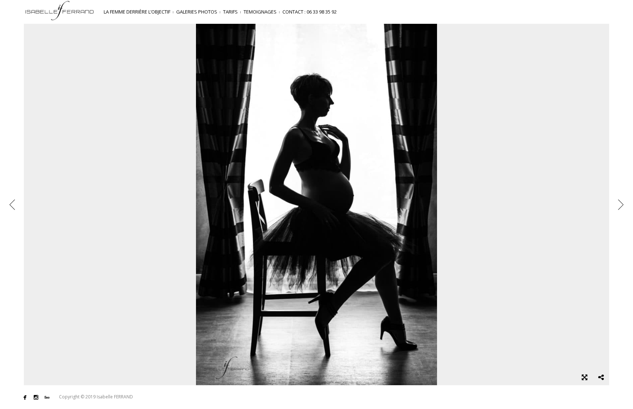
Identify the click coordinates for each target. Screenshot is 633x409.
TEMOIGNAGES (260, 11)
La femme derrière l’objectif (137, 11)
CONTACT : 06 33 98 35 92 (309, 11)
